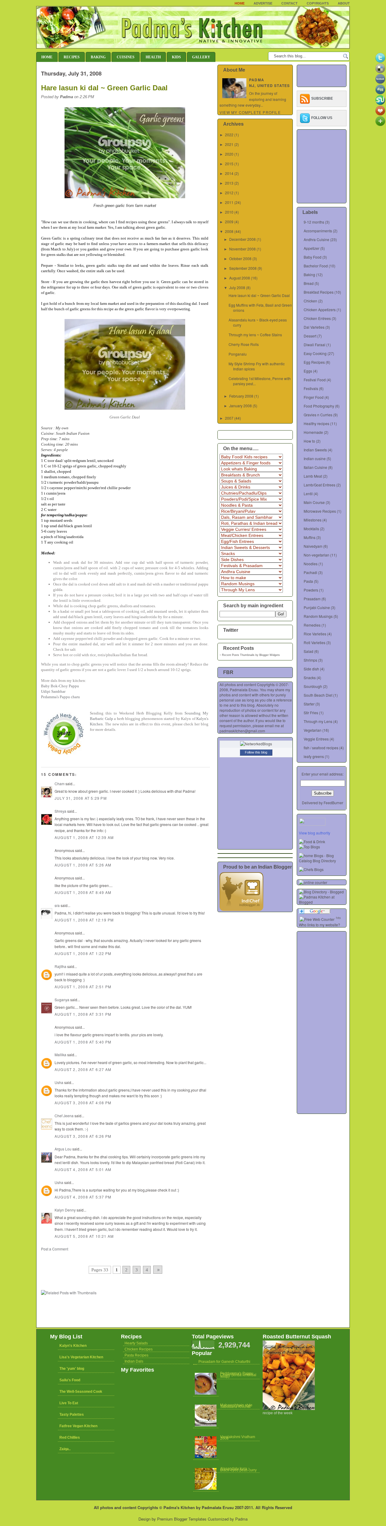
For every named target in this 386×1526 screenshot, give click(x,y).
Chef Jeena (64, 1115)
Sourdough (313, 686)
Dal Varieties (314, 327)
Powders (311, 589)
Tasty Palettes (71, 1414)
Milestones (312, 519)
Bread (309, 283)
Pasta (308, 581)
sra (57, 905)
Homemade (313, 432)
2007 (229, 418)
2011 (229, 202)
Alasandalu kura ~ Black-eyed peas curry (238, 1469)
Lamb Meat (313, 476)
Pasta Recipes (136, 1355)
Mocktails (311, 528)
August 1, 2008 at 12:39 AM (84, 837)
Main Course (314, 502)
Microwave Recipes (320, 511)
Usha (59, 1082)
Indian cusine (315, 458)
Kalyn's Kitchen (73, 1346)
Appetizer (311, 248)
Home (240, 3)
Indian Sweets (315, 449)
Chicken (310, 300)
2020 (229, 153)
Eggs (308, 370)
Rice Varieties (315, 633)
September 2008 (243, 268)
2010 (229, 212)
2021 (229, 144)
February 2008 (241, 395)
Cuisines (125, 57)
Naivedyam (313, 546)
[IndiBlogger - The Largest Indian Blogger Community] (241, 909)
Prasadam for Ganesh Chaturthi (224, 1362)
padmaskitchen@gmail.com (242, 730)
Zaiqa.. (65, 1449)
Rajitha (60, 966)
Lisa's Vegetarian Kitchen (81, 1357)
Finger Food (314, 397)
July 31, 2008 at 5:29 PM (81, 798)
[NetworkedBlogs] (256, 743)
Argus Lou (63, 1148)
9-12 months (314, 221)
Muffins (309, 537)
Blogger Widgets (269, 655)
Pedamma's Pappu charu (60, 697)
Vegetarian (312, 730)
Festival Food (315, 379)
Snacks (310, 677)
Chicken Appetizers (320, 309)
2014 (229, 173)
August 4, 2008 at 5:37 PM (83, 1196)
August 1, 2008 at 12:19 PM (84, 919)
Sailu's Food (69, 1380)
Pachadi (310, 572)
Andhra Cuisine (316, 239)
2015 (229, 163)
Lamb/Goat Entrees (319, 484)
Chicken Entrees (317, 318)
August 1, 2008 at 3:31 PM (83, 1014)
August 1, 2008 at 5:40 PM (83, 1041)
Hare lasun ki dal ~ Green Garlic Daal (104, 88)
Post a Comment (54, 1248)
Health (153, 57)
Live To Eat (68, 1403)
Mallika (60, 1054)
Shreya (60, 811)
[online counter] (313, 882)
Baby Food (312, 257)
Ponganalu (238, 353)
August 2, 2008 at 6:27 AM (83, 1069)
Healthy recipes (316, 423)
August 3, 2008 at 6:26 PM (83, 1136)
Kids (176, 57)
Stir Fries (311, 712)
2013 (229, 183)
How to (309, 441)
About (344, 3)
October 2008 (240, 258)
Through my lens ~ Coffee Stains (255, 334)
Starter (309, 703)
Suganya (62, 999)
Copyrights (318, 3)
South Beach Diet (318, 695)
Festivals (311, 388)
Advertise (263, 3)
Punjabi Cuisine (317, 607)
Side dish (311, 668)
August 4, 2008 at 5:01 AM (83, 1169)
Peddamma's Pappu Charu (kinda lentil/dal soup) (238, 1375)
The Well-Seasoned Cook (80, 1391)
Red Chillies (69, 1437)
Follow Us (321, 118)
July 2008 (237, 287)
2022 (229, 134)
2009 (229, 221)
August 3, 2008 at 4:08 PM (83, 1102)
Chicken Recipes (139, 1349)
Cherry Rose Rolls (244, 344)
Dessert (310, 335)
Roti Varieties (314, 642)
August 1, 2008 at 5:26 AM (83, 864)
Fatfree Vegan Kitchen (78, 1426)
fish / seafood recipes (321, 747)
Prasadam (312, 598)
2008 (229, 231)
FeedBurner (333, 802)
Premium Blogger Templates (182, 1519)
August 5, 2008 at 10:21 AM (84, 1236)
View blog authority (314, 832)
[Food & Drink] (312, 841)
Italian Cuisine (315, 467)
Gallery (201, 57)
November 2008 (242, 248)
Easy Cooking (315, 353)
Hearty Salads (136, 1343)
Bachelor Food (316, 265)
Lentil (308, 493)
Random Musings (318, 616)
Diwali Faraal (314, 344)
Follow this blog (256, 752)
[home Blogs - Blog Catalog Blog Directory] (322, 860)
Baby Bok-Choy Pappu (60, 686)
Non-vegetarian (316, 554)
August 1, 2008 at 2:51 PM (83, 986)
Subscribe (322, 98)
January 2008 (240, 405)
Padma (241, 1519)
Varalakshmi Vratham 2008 (237, 1438)
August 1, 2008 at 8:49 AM (83, 892)
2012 (229, 192)
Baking (98, 57)
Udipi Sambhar (53, 691)
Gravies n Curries (318, 414)
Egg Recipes (314, 362)
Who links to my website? (319, 924)
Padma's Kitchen (179, 1507)
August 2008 (239, 277)
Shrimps (310, 660)
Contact (289, 3)
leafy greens (314, 756)
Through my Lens (318, 721)
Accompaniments (318, 230)
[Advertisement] (111, 1257)
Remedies (312, 624)
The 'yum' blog (71, 1368)
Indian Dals (134, 1361)
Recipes (72, 57)
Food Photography (319, 405)
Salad (308, 651)
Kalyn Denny (65, 1209)
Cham (60, 783)
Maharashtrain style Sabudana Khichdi (236, 1406)
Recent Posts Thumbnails (238, 655)
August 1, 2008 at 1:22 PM (83, 953)
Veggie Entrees (316, 738)
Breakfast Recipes (319, 292)
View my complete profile (250, 112)
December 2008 (242, 239)
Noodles (311, 563)
